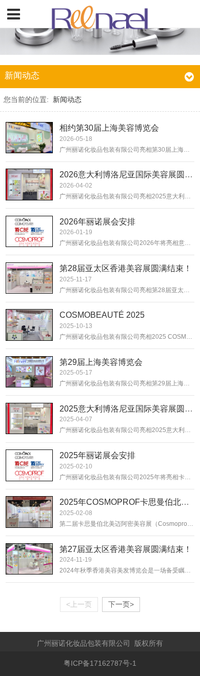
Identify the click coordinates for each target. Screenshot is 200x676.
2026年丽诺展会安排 (97, 221)
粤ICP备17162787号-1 (100, 663)
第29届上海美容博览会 (101, 362)
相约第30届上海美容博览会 (109, 128)
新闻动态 (67, 100)
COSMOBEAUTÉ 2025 (102, 315)
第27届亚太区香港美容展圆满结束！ (125, 549)
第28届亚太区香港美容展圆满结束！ (125, 268)
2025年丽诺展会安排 (97, 455)
